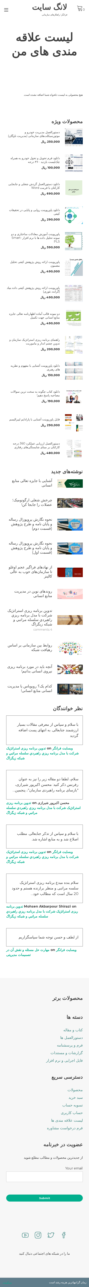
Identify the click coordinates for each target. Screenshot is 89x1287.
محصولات (75, 1090)
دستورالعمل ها (71, 1037)
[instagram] (38, 1235)
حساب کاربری (72, 1113)
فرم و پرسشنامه (70, 1045)
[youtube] (25, 1235)
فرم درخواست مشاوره (65, 1128)
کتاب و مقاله (73, 1030)
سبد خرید (76, 1097)
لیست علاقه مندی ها (67, 1120)
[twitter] (51, 1235)
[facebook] (63, 1235)
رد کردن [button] (7, 1282)
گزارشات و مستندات (67, 1053)
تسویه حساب (72, 1105)
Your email (74, 1168)
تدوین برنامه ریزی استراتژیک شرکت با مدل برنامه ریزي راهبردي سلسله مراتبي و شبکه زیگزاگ (42, 753)
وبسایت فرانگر (62, 748)
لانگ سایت (49, 7)
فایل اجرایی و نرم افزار (64, 1060)
